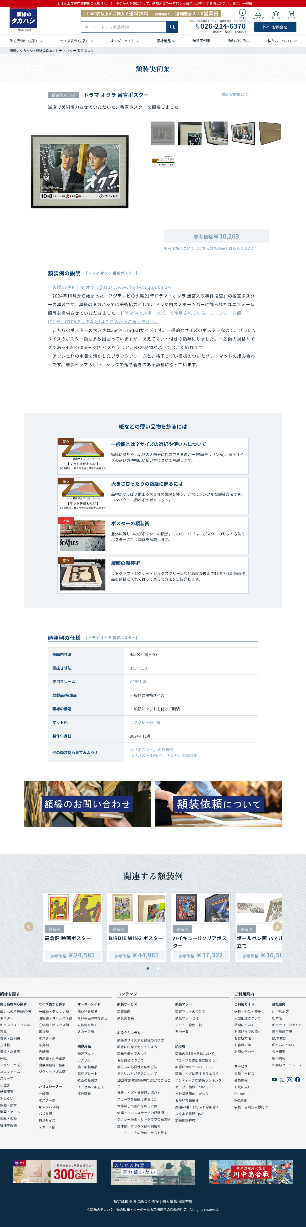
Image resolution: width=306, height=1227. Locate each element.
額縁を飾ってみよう (132, 1053)
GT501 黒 (138, 681)
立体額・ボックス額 (54, 1024)
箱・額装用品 (87, 1066)
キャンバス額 (49, 1107)
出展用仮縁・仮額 (52, 1064)
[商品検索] (172, 27)
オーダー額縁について (192, 1086)
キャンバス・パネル (15, 1024)
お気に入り (242, 1086)
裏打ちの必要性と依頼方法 (137, 1066)
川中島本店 (280, 1011)
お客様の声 (242, 1044)
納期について (244, 1024)
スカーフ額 (47, 1127)
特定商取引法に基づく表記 (136, 1201)
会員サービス (244, 1073)
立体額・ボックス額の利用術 (139, 1126)
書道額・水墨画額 (52, 1058)
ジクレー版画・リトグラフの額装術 (144, 1119)
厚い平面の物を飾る (92, 1018)
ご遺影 (5, 1085)
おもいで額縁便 (187, 1100)
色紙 (3, 1058)
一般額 (44, 1093)
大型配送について (247, 1018)
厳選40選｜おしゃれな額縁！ (197, 1107)
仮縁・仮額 (8, 1118)
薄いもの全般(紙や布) (16, 1011)
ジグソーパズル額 (52, 1071)
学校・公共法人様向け (251, 1107)
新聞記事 (6, 1091)
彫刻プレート (87, 1073)
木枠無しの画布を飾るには (137, 1106)
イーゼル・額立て (90, 1086)
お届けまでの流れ (247, 1031)
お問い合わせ (244, 1051)
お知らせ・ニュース (287, 1064)
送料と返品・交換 (247, 1011)
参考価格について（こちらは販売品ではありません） (210, 248)
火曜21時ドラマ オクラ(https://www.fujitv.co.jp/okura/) (111, 287)
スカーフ (6, 1078)
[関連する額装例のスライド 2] (158, 968)
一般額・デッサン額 (54, 1011)
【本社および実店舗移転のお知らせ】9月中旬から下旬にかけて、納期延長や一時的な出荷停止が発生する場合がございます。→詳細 (153, 3)
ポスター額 (47, 1038)
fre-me (239, 1093)
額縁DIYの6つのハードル (193, 1066)
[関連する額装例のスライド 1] (147, 968)
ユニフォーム (10, 1071)
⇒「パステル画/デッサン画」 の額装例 (163, 755)
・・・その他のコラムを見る (142, 1132)
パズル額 (45, 1113)
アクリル (84, 1060)
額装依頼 (124, 1011)
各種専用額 (8, 1125)
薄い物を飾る (87, 1011)
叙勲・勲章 (8, 1105)
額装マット (85, 1053)
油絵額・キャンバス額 (55, 1018)
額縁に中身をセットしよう (137, 1046)
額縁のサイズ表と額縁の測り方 (140, 1040)
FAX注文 (240, 1100)
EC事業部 (279, 1038)
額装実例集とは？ (236, 94)
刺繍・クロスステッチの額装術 (140, 1112)
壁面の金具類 (87, 1080)
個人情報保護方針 (177, 1201)
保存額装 (84, 1093)
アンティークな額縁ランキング (198, 1080)
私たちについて (283, 1044)
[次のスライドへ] (277, 927)
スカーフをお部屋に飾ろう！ (197, 1060)
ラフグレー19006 (145, 722)
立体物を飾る (87, 1024)
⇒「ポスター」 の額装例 (151, 749)
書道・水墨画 (10, 1051)
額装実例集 (44, 50)
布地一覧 (182, 1031)
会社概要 (278, 1051)
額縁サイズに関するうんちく (197, 1073)
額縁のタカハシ (21, 50)
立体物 (5, 1044)
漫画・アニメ (10, 1111)
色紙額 (44, 1051)
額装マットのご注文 (190, 1011)
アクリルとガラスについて (137, 1073)
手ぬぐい (6, 1098)
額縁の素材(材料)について (194, 1053)
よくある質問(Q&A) (190, 1113)
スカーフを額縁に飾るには (137, 1099)
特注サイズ (47, 1120)
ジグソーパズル (11, 1064)
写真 (3, 1031)
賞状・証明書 (10, 1038)
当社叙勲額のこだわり (192, 1093)
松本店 (277, 1018)
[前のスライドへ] (28, 927)
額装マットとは (187, 1018)
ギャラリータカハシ (287, 1024)
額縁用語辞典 (185, 1120)
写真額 (44, 1044)
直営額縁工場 (282, 1031)
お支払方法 (242, 1038)
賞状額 (44, 1031)
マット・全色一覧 (188, 1024)
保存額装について (130, 1060)
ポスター (6, 1018)
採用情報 (278, 1058)
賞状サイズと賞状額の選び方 (139, 1092)
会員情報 (241, 1080)
